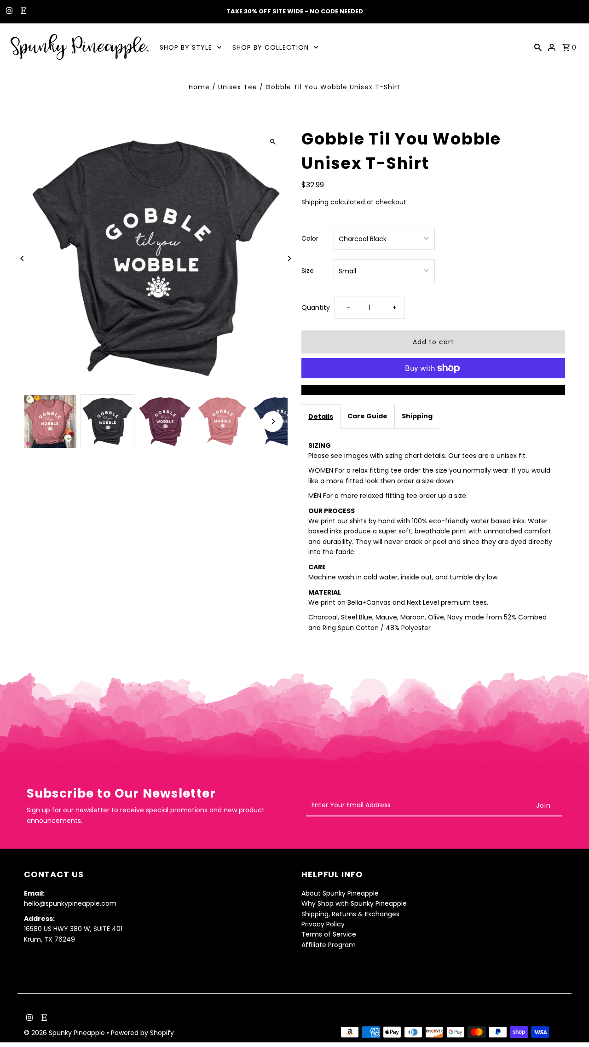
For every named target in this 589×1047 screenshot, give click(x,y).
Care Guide (367, 416)
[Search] (538, 47)
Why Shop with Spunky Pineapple (354, 903)
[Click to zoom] (272, 141)
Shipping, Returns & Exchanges (350, 914)
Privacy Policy (323, 924)
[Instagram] (8, 11)
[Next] (288, 258)
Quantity (315, 307)
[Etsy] (22, 11)
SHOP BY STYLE (186, 47)
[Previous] (22, 258)
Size (307, 270)
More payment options (433, 389)
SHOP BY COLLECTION (270, 47)
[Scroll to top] (569, 1022)
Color (309, 238)
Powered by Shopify (142, 1032)
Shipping (315, 202)
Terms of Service (328, 934)
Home (199, 87)
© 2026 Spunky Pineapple (65, 1032)
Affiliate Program (328, 944)
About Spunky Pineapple (340, 893)
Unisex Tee (237, 87)
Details (320, 416)
